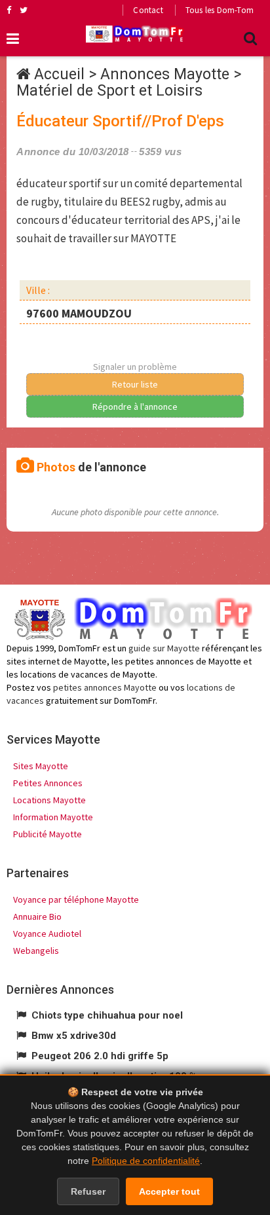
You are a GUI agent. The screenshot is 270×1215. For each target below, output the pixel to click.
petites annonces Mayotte (105, 687)
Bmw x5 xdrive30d (73, 1036)
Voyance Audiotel (47, 933)
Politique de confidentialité (146, 1160)
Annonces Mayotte (164, 74)
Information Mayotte (53, 817)
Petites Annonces (48, 783)
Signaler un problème (135, 366)
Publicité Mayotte (47, 834)
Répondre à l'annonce (135, 406)
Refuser (88, 1191)
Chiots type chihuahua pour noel (107, 1015)
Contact (148, 10)
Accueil (59, 74)
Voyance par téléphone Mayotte (76, 899)
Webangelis (36, 950)
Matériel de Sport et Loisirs (109, 91)
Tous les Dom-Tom (219, 10)
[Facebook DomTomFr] (9, 10)
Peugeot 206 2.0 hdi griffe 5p (99, 1056)
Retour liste (135, 384)
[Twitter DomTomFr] (24, 10)
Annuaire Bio (37, 916)
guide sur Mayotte (164, 648)
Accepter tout (169, 1191)
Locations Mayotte (49, 800)
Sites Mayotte (40, 766)
